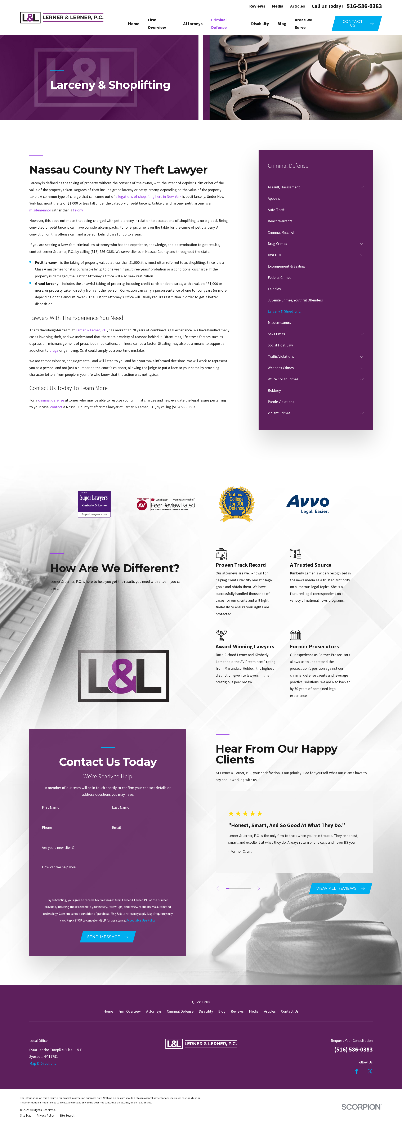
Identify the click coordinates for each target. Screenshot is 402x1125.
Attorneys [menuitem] (193, 23)
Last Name (120, 807)
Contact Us (290, 1011)
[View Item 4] (236, 888)
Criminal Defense (180, 1011)
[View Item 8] (249, 888)
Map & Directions (42, 1063)
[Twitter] (370, 1071)
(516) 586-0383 (102, 251)
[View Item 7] (246, 888)
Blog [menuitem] (281, 23)
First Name (50, 807)
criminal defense (51, 400)
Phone (47, 827)
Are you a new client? (58, 848)
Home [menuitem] (133, 23)
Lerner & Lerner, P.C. (91, 330)
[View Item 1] (227, 888)
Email (116, 827)
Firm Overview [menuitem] (157, 23)
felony (78, 210)
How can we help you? (59, 867)
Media (277, 6)
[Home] (61, 17)
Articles (297, 6)
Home (108, 1011)
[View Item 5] (239, 888)
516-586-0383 (364, 6)
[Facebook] (356, 1071)
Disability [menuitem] (260, 23)
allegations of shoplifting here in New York (149, 196)
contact (56, 406)
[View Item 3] (233, 888)
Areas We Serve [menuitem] (303, 23)
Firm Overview (129, 1011)
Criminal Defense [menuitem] (219, 23)
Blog (221, 1011)
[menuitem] (313, 187)
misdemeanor (40, 210)
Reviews (257, 6)
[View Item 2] (230, 888)
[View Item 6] (243, 888)
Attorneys (154, 1011)
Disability (206, 1011)
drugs (53, 350)
